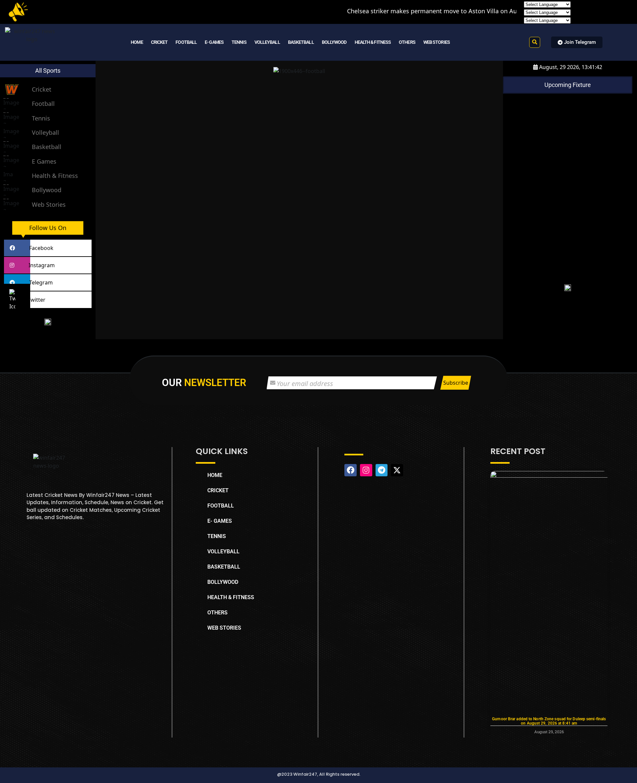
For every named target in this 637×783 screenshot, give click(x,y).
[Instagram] (366, 470)
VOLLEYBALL (267, 42)
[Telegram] (382, 470)
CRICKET (159, 42)
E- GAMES (214, 42)
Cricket (41, 89)
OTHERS (407, 42)
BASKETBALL (301, 42)
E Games (44, 161)
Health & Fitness (55, 176)
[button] (534, 42)
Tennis (41, 118)
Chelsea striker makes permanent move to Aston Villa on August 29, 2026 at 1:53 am (428, 11)
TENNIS (239, 42)
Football (43, 104)
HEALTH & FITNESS (373, 42)
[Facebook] (350, 470)
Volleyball (45, 132)
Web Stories (49, 204)
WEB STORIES (436, 42)
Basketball (46, 147)
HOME (137, 42)
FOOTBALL (186, 42)
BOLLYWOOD (334, 42)
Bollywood (46, 190)
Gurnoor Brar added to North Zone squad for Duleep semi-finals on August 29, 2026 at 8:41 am (549, 721)
